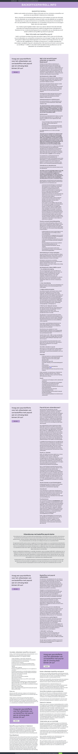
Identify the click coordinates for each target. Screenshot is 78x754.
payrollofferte (43, 39)
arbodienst (17, 685)
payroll (55, 36)
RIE (24, 683)
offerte (48, 744)
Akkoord (60, 753)
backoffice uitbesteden (44, 422)
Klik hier (16, 72)
